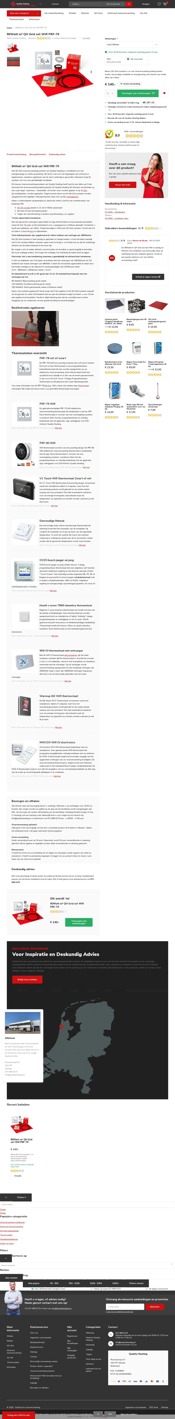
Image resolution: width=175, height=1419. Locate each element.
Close (3, 1209)
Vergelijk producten (71, 1356)
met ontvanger (70, 655)
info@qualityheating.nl (62, 1308)
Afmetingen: (111, 39)
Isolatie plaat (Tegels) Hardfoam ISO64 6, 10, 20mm (114, 321)
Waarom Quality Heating (93, 1338)
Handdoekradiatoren (9, 1239)
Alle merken (11, 1278)
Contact (55, 4)
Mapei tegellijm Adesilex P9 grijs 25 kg (114, 406)
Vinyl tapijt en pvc (93, 1359)
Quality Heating (19, 38)
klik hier (47, 385)
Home (9, 27)
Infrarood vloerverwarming (121, 13)
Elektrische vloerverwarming (27, 1407)
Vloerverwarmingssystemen (42, 1371)
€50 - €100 (74, 1283)
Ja (98, 1414)
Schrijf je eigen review (147, 277)
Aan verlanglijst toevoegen (164, 93)
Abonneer (155, 1306)
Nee (110, 1414)
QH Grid (98, 13)
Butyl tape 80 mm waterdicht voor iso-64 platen (136, 406)
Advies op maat (7, 1243)
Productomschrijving (16, 154)
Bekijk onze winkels (27, 979)
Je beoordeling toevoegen (65, 38)
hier (31, 231)
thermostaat (83, 385)
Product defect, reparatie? (41, 1366)
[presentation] (91, 72)
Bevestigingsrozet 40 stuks (136, 320)
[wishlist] (159, 4)
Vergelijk (17, 1176)
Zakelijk (33, 1383)
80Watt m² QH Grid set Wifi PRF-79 (21, 1141)
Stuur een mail (122, 184)
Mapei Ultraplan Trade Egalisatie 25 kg (157, 364)
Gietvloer (90, 1364)
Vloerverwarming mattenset (12, 1222)
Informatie (34, 19)
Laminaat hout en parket (93, 1369)
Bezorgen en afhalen (39, 1387)
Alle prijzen (34, 1283)
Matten (85, 13)
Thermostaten (16, 19)
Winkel (72, 13)
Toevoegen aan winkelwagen (79, 922)
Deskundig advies (57, 154)
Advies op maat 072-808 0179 (107, 1289)
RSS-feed (153, 1407)
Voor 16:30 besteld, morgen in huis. (50, 1289)
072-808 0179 (34, 1308)
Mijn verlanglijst (72, 1349)
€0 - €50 (54, 1283)
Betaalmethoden (37, 1342)
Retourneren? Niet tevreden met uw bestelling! (46, 1377)
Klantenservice (36, 1347)
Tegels (89, 1354)
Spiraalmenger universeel (155, 405)
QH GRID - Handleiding (115, 212)
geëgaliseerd (72, 196)
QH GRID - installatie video (116, 218)
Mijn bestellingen (72, 1342)
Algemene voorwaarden (40, 1337)
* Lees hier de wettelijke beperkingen (119, 1312)
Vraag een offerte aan (18, 1415)
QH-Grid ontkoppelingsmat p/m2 (157, 321)
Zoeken (129, 4)
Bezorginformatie (37, 154)
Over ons (34, 1333)
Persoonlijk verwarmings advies (44, 1361)
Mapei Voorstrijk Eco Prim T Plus (136, 363)
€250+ (116, 1283)
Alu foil (143, 13)
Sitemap (33, 1352)
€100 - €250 (96, 1283)
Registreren (72, 1336)
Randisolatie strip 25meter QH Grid (113, 363)
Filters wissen (136, 1283)
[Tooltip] (110, 110)
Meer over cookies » (129, 1414)
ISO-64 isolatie (23, 207)
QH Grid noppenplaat (9, 1231)
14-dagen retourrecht (158, 1289)
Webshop (90, 1333)
